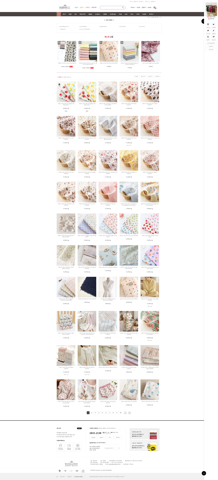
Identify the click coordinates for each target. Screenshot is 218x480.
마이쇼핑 (140, 1)
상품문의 (214, 33)
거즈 (160, 17)
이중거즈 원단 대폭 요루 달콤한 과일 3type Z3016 (87, 104)
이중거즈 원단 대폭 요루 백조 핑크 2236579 (108, 204)
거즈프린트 (82, 26)
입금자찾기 (211, 46)
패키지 (64, 14)
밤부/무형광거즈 (63, 26)
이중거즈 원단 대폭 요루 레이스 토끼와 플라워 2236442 (108, 138)
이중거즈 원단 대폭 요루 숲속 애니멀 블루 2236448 (129, 268)
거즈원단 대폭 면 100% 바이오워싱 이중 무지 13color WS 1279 (88, 64)
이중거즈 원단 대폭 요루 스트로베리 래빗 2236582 (108, 173)
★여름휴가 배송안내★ (62, 432)
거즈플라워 (101, 26)
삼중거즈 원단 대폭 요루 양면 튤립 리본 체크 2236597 (150, 204)
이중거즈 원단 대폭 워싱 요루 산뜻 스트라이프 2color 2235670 (87, 334)
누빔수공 (208, 27)
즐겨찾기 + (153, 1)
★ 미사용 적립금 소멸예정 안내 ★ (64, 436)
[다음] (125, 413)
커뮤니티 (147, 1)
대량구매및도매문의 (211, 43)
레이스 (132, 14)
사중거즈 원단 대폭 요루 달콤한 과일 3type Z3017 (66, 104)
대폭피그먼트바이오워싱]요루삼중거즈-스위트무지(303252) (130, 64)
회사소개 (62, 476)
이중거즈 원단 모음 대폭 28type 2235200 (66, 368)
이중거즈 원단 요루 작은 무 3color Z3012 (129, 235)
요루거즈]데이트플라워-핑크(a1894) (150, 63)
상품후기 (208, 40)
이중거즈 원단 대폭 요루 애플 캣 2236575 (150, 173)
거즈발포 (62, 29)
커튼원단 (105, 14)
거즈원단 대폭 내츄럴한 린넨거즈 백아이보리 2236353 (107, 299)
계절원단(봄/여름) (154, 17)
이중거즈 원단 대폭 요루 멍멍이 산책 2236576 (66, 204)
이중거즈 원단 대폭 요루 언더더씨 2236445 (66, 173)
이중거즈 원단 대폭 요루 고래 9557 (129, 401)
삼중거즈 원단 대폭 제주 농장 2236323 (109, 63)
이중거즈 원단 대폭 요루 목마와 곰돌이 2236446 (87, 173)
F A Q (109, 437)
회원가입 (136, 1)
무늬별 (120, 14)
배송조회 (214, 40)
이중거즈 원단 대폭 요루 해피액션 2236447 (129, 104)
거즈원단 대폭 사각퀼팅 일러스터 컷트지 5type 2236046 (150, 368)
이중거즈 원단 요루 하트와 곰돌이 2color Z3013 (108, 236)
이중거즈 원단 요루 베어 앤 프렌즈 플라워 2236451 (66, 268)
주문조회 (118, 437)
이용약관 (69, 476)
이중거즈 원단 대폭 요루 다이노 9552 (149, 401)
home (148, 17)
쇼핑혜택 (214, 27)
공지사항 (208, 33)
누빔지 (126, 14)
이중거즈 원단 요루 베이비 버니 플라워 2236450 (87, 268)
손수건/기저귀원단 (83, 29)
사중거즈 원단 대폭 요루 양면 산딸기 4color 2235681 (66, 334)
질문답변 (93, 437)
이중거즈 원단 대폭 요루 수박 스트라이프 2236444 (150, 138)
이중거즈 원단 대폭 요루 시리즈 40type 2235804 (150, 299)
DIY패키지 (151, 14)
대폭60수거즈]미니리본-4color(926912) (67, 63)
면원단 (70, 14)
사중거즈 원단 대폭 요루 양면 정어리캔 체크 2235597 (150, 334)
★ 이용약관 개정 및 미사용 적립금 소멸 (66, 434)
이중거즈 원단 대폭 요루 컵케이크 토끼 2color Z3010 (150, 268)
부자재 (137, 14)
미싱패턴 (144, 14)
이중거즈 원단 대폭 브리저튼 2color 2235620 (108, 334)
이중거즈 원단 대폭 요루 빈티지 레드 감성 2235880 (66, 402)
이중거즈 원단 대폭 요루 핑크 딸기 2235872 (108, 402)
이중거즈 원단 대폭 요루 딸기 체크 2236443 (129, 138)
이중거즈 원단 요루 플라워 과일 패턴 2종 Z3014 (87, 236)
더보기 (79, 428)
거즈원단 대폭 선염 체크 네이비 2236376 (87, 298)
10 (120, 412)
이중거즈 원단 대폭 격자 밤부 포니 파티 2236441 (87, 138)
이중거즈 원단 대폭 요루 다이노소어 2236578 (87, 204)
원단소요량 (211, 49)
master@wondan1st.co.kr (114, 464)
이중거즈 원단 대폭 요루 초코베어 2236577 (149, 104)
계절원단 (90, 14)
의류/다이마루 (82, 14)
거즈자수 (141, 26)
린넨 (75, 14)
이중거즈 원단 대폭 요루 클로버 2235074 (108, 367)
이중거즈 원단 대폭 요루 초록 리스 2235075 (87, 368)
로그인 (131, 1)
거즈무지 (121, 26)
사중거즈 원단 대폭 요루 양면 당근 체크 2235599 (129, 334)
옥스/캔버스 (97, 14)
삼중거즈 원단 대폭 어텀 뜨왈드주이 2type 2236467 (66, 236)
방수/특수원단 (113, 14)
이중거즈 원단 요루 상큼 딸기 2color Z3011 (150, 236)
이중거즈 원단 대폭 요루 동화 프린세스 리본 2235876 (87, 402)
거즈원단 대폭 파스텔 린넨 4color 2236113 (128, 368)
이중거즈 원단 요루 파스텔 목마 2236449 (108, 267)
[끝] (129, 413)
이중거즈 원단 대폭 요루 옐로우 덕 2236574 (129, 173)
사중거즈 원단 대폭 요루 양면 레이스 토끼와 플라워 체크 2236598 (129, 204)
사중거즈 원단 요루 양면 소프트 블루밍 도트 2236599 (108, 104)
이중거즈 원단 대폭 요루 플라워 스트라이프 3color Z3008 (66, 299)
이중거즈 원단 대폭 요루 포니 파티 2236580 (66, 138)
